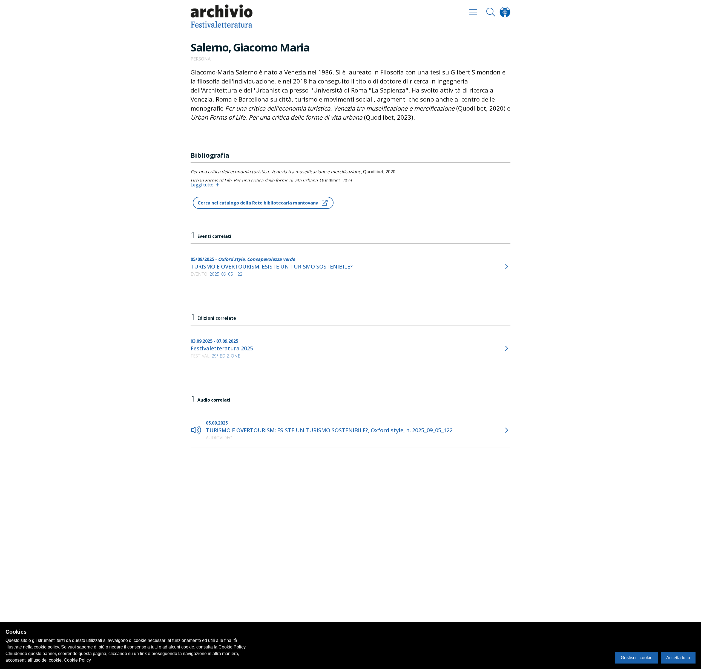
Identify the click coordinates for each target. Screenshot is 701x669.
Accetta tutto (678, 657)
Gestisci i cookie (637, 657)
